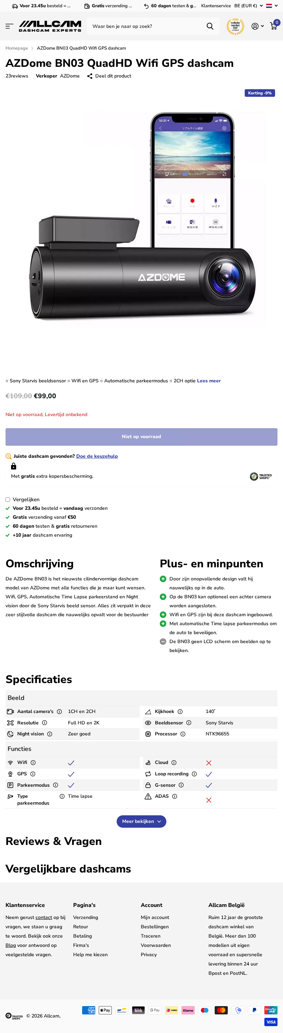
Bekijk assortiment (9, 26)
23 (17, 76)
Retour (80, 926)
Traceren (150, 936)
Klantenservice (216, 6)
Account (151, 905)
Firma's (81, 945)
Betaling (82, 936)
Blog (11, 945)
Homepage (17, 48)
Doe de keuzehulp (97, 456)
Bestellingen (155, 926)
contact (44, 917)
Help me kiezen (90, 954)
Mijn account (155, 917)
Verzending (85, 917)
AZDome (70, 76)
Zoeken (210, 26)
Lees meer (209, 381)
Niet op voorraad (141, 436)
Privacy (149, 954)
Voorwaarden (156, 945)
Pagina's (84, 905)
